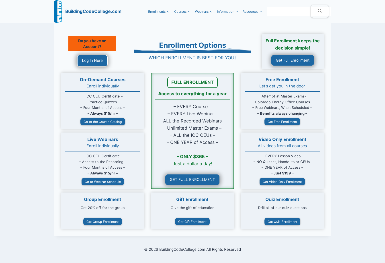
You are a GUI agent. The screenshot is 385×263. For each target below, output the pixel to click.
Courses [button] (180, 11)
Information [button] (225, 11)
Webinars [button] (202, 11)
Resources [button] (250, 11)
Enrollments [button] (157, 11)
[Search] (320, 11)
